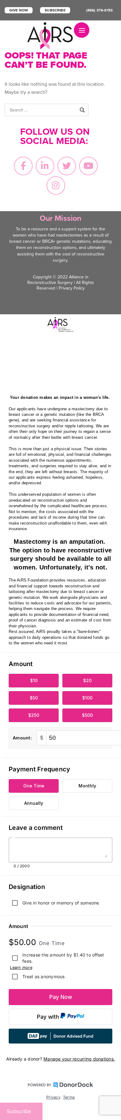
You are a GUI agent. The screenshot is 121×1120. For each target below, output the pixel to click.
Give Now (18, 10)
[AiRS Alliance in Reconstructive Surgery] (50, 35)
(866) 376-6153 (99, 10)
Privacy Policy (72, 288)
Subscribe (55, 10)
